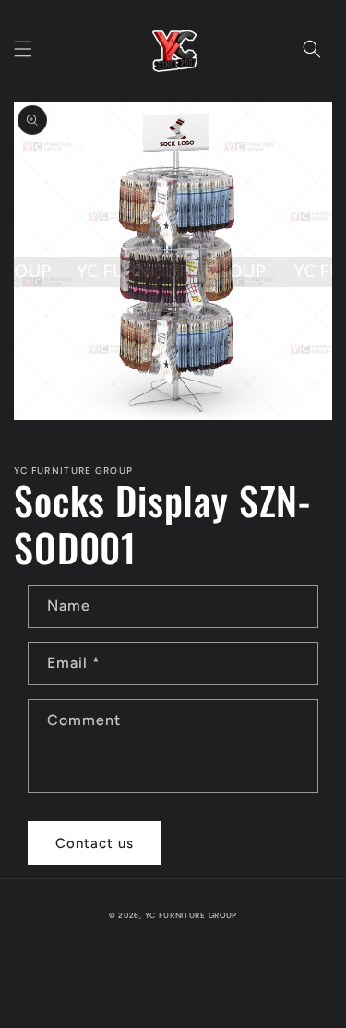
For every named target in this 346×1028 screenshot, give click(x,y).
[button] (23, 49)
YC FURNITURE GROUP (191, 915)
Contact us (94, 843)
